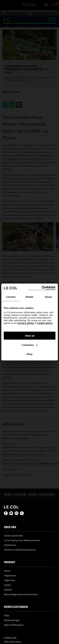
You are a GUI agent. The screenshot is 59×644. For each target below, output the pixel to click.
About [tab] (48, 296)
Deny (29, 354)
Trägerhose (9, 580)
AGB (6, 641)
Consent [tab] (10, 296)
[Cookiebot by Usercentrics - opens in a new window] (42, 288)
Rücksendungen (12, 620)
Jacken (7, 585)
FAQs (6, 615)
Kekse (18, 641)
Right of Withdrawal (13, 625)
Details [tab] (29, 296)
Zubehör (8, 589)
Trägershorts (10, 575)
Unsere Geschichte (13, 535)
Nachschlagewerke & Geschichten (21, 594)
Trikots (7, 571)
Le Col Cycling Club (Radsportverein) (22, 540)
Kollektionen (10, 545)
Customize (28, 344)
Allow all (29, 335)
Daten (11, 641)
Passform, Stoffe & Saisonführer (20, 549)
